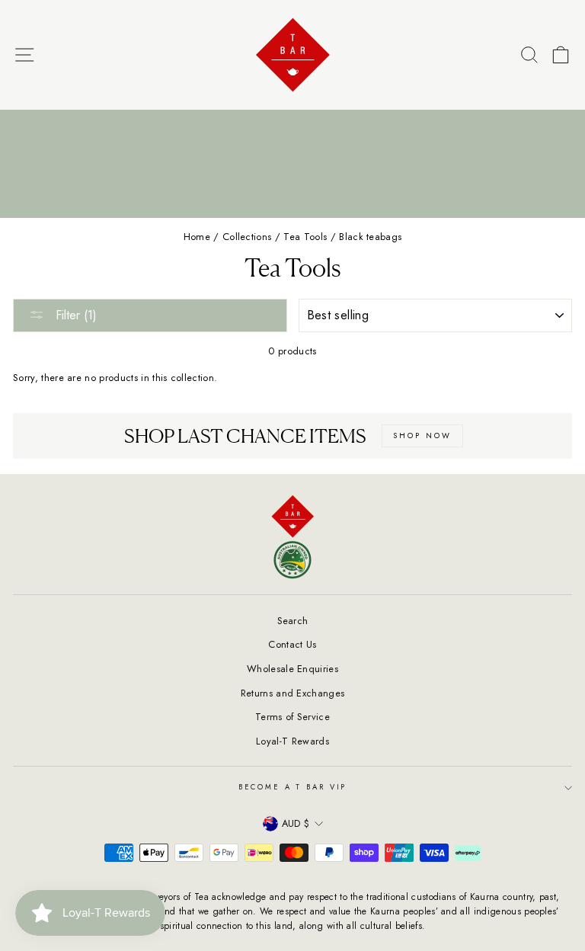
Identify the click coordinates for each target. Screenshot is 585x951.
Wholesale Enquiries (292, 668)
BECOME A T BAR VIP (292, 787)
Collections (247, 236)
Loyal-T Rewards (292, 741)
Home (197, 236)
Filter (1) (74, 315)
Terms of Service (292, 716)
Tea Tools (305, 236)
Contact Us (292, 644)
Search (292, 620)
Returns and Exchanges (293, 693)
